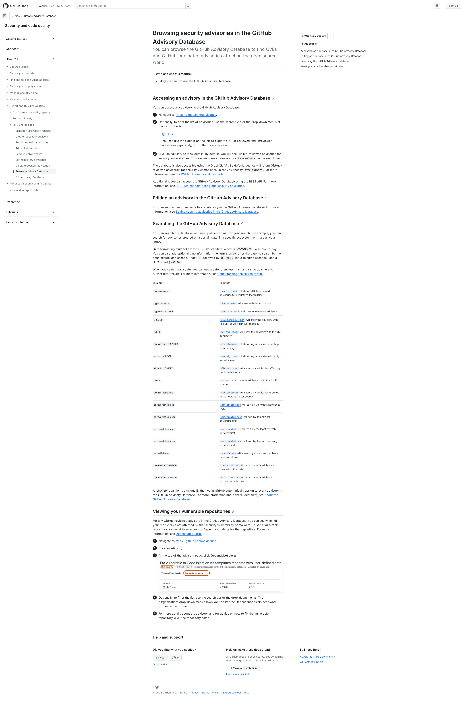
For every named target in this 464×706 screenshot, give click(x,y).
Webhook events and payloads (202, 174)
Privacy (194, 692)
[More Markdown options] (330, 36)
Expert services (232, 692)
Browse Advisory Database (40, 15)
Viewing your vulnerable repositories (191, 511)
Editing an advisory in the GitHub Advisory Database (208, 197)
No (177, 657)
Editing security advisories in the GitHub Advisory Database (217, 211)
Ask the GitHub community (319, 656)
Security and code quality (27, 25)
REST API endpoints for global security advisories (210, 186)
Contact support (313, 661)
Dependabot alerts (189, 533)
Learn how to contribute (238, 674)
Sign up (453, 5)
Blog (247, 692)
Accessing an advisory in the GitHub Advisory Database (211, 98)
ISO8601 (203, 249)
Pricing (216, 692)
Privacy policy (160, 664)
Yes (162, 657)
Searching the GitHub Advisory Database (196, 223)
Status (205, 692)
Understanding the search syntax (240, 274)
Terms (183, 692)
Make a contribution (245, 668)
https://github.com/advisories (196, 114)
